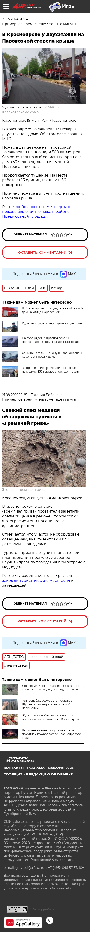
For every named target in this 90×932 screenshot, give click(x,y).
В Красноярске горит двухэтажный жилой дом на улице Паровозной (52, 310)
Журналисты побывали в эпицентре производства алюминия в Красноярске (51, 717)
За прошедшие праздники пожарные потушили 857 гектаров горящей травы (50, 369)
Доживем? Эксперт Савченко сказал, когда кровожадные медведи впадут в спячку (53, 687)
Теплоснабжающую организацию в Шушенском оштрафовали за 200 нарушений (47, 704)
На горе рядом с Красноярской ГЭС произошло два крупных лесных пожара (51, 339)
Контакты (14, 768)
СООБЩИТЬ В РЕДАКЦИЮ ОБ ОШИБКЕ (38, 774)
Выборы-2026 (61, 768)
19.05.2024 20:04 (15, 19)
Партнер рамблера (43, 909)
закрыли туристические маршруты (36, 580)
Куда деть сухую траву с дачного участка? (52, 323)
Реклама (36, 768)
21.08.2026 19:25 (14, 395)
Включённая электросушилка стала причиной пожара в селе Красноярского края (51, 734)
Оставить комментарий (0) (45, 252)
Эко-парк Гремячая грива (23, 489)
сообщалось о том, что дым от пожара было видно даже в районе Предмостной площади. (37, 212)
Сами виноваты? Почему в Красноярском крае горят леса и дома (52, 354)
